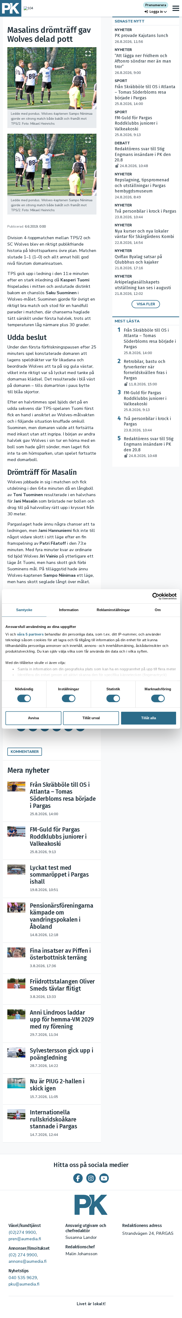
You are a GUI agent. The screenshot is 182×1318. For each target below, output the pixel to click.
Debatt (122, 143)
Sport (121, 81)
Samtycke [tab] (24, 610)
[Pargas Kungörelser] (91, 1203)
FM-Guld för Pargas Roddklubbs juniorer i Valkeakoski (145, 401)
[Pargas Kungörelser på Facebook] (78, 1178)
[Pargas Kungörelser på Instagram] (91, 1178)
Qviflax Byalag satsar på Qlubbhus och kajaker (138, 262)
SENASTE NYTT (130, 21)
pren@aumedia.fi (25, 1239)
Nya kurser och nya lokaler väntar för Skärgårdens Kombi (144, 237)
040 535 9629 (23, 1278)
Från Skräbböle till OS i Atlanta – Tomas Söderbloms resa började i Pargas (145, 95)
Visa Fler (146, 304)
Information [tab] (68, 610)
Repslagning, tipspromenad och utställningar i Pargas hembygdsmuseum (142, 188)
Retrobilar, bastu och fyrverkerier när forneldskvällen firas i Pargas (145, 373)
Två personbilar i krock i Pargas (147, 424)
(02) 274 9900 (23, 1255)
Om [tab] (158, 610)
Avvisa (33, 718)
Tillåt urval (91, 718)
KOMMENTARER (25, 751)
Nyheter (123, 30)
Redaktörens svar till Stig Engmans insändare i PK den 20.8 (148, 447)
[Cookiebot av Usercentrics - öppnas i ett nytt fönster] (156, 596)
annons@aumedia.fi (27, 1261)
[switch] (68, 698)
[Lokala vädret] (27, 8)
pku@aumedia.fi (24, 1284)
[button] (156, 11)
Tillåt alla (148, 718)
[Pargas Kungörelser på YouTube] (104, 1178)
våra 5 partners (30, 634)
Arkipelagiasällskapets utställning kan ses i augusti (143, 287)
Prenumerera (155, 5)
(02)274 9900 (22, 1232)
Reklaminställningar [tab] (113, 610)
